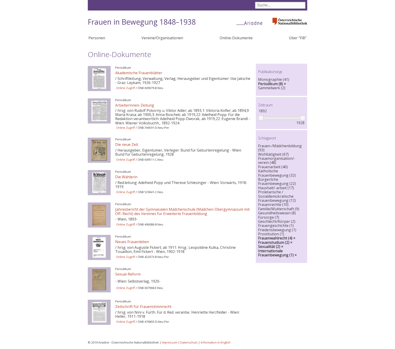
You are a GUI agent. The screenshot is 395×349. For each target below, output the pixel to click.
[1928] (302, 117)
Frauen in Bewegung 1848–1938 (142, 22)
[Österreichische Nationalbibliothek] (289, 26)
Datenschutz (189, 342)
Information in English (215, 342)
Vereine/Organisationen (162, 37)
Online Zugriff (125, 88)
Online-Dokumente (236, 37)
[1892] (260, 117)
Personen (96, 37)
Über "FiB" (298, 37)
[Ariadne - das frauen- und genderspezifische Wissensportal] (251, 23)
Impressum (169, 342)
